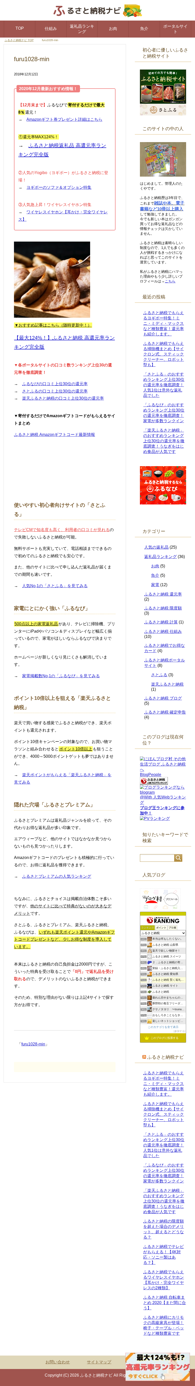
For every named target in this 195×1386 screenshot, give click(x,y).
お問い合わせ (57, 1362)
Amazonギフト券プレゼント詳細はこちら (64, 119)
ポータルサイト (175, 29)
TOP (19, 28)
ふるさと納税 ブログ (163, 698)
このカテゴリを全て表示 (163, 1026)
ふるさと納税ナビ (165, 1057)
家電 (155, 585)
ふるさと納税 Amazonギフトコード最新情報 (54, 434)
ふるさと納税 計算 (161, 622)
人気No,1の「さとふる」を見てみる (55, 586)
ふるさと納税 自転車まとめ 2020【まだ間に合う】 (164, 1302)
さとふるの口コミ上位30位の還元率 (55, 391)
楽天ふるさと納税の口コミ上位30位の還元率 (63, 398)
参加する (179, 1031)
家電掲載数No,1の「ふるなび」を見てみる (61, 676)
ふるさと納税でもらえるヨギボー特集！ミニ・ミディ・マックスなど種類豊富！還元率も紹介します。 (163, 323)
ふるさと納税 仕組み (163, 631)
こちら (170, 281)
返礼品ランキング (82, 29)
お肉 (113, 28)
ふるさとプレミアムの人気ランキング (56, 876)
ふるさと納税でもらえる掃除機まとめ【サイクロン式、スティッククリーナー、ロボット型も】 (163, 354)
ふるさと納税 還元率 (163, 594)
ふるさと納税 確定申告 (165, 712)
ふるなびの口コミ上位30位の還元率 (55, 384)
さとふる (159, 675)
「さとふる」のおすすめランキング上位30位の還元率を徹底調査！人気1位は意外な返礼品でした (163, 385)
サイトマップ (99, 1362)
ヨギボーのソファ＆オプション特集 (58, 187)
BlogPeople (150, 774)
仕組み (51, 28)
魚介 (144, 28)
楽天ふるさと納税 (167, 684)
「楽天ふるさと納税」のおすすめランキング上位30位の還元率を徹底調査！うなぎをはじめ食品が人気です (163, 441)
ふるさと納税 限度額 (163, 608)
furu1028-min (33, 1044)
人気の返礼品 (156, 547)
